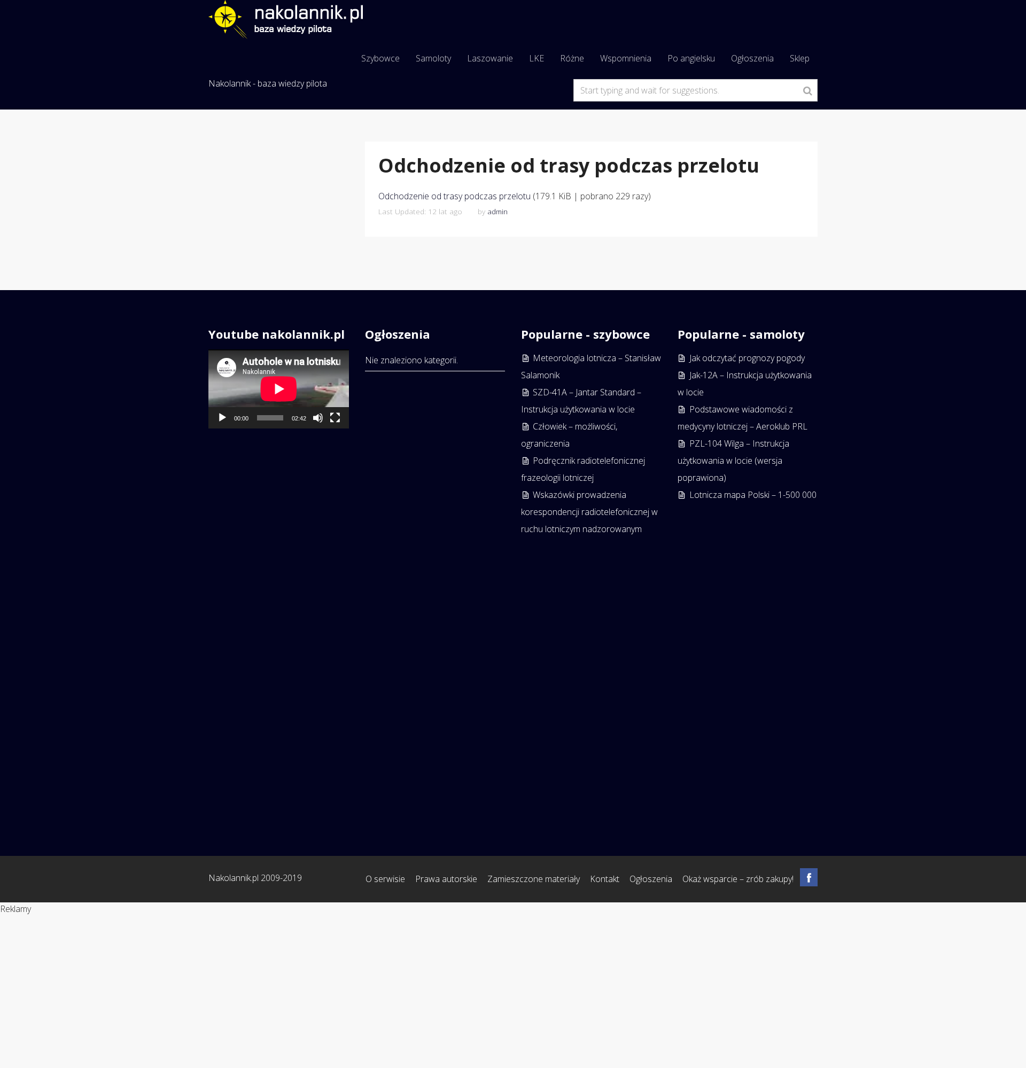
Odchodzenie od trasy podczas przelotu (454, 196)
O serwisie (385, 879)
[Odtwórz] (222, 417)
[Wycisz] (318, 417)
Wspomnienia (625, 58)
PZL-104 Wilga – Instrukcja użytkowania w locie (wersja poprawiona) (733, 461)
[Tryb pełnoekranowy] (335, 417)
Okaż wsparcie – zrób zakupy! (738, 879)
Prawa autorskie (446, 879)
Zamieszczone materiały (533, 879)
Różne (572, 58)
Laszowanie (490, 58)
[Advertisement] (748, 663)
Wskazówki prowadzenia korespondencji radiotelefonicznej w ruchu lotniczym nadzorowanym (589, 512)
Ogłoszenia (752, 58)
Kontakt (604, 879)
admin (497, 211)
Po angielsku (691, 58)
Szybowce (380, 58)
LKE (536, 58)
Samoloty (433, 58)
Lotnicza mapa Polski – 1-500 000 (753, 495)
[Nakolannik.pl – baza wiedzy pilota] (285, 18)
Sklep (800, 58)
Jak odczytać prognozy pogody (747, 358)
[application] (278, 388)
